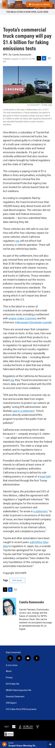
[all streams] (51, 744)
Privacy (9, 677)
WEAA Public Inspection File (18, 690)
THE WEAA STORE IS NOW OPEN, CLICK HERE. (27, 12)
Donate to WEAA (41, 4)
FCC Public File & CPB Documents (21, 709)
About (9, 671)
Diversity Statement (15, 696)
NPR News (17, 580)
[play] (4, 744)
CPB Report (11, 703)
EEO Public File (12, 684)
